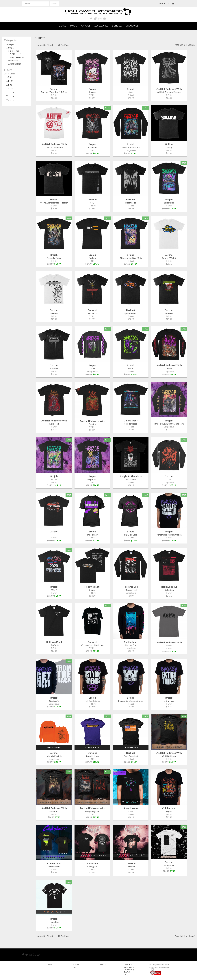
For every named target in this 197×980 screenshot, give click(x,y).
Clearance (132, 25)
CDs (74, 967)
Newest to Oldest (45, 45)
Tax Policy (127, 972)
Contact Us (128, 965)
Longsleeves (17, 57)
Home (50, 965)
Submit (54, 3)
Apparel (85, 25)
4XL (11, 100)
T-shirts (76, 965)
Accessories (101, 25)
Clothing (10, 44)
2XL (11, 92)
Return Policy (129, 967)
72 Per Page (63, 45)
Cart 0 (171, 4)
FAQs (126, 975)
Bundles (117, 25)
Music (73, 25)
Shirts (14, 51)
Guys (10, 47)
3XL (11, 96)
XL (10, 88)
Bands (62, 25)
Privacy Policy (129, 970)
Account (158, 4)
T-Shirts (15, 54)
